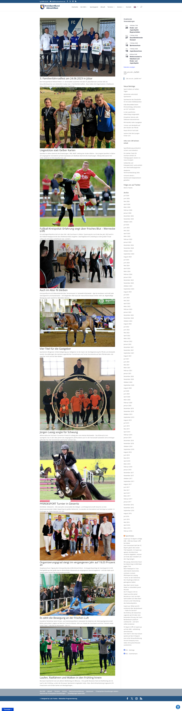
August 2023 (128, 292)
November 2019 (129, 411)
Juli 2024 (126, 260)
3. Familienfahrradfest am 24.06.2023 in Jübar (66, 78)
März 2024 (127, 271)
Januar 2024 (127, 277)
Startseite (75, 7)
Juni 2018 (127, 455)
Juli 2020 (126, 391)
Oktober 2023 (128, 286)
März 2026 (127, 207)
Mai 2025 (126, 230)
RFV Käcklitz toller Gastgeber (133, 122)
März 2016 (127, 528)
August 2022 (128, 324)
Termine (110, 7)
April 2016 (127, 525)
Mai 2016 (126, 522)
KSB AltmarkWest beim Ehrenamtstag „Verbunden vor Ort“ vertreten (132, 107)
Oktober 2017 (128, 478)
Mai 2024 (126, 265)
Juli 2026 (126, 195)
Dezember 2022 (129, 315)
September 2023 (129, 289)
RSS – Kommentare (131, 654)
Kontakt (128, 7)
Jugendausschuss (136, 51)
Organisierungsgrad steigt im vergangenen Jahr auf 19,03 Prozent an (77, 563)
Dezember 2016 (129, 505)
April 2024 (127, 268)
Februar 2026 (128, 210)
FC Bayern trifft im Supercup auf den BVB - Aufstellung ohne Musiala (133, 629)
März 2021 (127, 367)
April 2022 (127, 335)
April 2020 (127, 397)
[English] (136, 8)
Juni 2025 (127, 228)
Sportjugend (94, 7)
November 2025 (129, 219)
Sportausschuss (135, 45)
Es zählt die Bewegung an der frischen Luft (64, 618)
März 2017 (127, 496)
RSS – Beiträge (130, 650)
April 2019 (127, 432)
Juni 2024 (127, 263)
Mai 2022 (126, 333)
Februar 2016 (128, 531)
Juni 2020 (127, 394)
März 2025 (127, 236)
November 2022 (129, 318)
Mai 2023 (126, 300)
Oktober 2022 (128, 321)
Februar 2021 (128, 370)
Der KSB (83, 7)
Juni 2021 (127, 362)
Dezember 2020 (129, 376)
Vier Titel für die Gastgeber (55, 348)
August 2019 (128, 420)
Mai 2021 (126, 365)
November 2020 (129, 379)
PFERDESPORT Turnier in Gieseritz (59, 503)
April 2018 (127, 461)
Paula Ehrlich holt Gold (131, 130)
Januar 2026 (127, 213)
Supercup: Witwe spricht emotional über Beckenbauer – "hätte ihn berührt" (133, 608)
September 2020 (129, 385)
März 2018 (127, 464)
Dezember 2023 (129, 280)
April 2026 (127, 204)
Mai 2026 (126, 201)
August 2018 (128, 452)
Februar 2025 (128, 239)
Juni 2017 (127, 487)
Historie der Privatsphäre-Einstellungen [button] (53, 693)
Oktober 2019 (128, 414)
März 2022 (127, 338)
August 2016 (128, 513)
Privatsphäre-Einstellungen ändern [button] (107, 691)
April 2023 (127, 303)
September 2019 (129, 417)
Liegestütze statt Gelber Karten (57, 150)
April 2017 (127, 493)
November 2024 (129, 248)
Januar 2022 (127, 344)
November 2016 (129, 508)
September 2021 (129, 353)
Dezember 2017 (129, 472)
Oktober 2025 (128, 222)
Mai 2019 (126, 429)
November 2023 (129, 283)
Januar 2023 (127, 312)
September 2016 (129, 510)
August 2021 (128, 356)
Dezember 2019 (129, 408)
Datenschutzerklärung (76, 691)
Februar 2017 (128, 499)
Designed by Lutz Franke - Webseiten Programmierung (59, 698)
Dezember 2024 (129, 245)
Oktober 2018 (128, 446)
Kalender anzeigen (129, 67)
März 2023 (127, 306)
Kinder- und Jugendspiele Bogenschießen (135, 30)
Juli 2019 (126, 423)
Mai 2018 (126, 458)
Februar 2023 (128, 309)
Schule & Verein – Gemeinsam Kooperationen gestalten (132, 178)
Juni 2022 (127, 330)
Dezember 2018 (129, 440)
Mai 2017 (126, 490)
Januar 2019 (127, 437)
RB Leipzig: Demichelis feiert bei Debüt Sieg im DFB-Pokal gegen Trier (133, 564)
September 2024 (129, 254)
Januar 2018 (127, 470)
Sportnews (130, 536)
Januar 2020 (127, 405)
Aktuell (102, 7)
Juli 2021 (126, 359)
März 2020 (127, 400)
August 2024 (128, 257)
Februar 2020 (128, 403)
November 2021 (129, 350)
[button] (178, 707)
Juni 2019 (127, 426)
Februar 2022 (128, 341)
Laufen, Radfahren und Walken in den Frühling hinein (71, 677)
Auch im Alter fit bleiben (54, 290)
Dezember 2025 (129, 216)
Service (119, 7)
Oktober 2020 (128, 382)
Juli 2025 (126, 225)
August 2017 (128, 484)
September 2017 (129, 481)
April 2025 (127, 233)
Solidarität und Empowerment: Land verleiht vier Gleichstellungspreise (133, 165)
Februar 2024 (128, 274)
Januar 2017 (127, 502)
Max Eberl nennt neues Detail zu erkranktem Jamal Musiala (132, 587)
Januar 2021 (127, 373)
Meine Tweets (128, 188)
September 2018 (129, 449)
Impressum (89, 691)
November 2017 (129, 475)
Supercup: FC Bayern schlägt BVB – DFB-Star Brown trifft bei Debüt (133, 541)
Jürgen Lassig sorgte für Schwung (59, 432)
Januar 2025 (127, 242)
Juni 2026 (127, 198)
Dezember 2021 (129, 347)
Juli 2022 (126, 327)
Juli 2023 (126, 295)
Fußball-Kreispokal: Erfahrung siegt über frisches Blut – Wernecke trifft (77, 230)
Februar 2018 (128, 467)
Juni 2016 (127, 519)
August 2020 (128, 388)
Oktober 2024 (128, 251)
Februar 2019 (128, 435)
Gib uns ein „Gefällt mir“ (131, 73)
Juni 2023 (127, 297)
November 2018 (129, 443)
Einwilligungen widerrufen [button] (76, 693)
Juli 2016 (126, 516)
